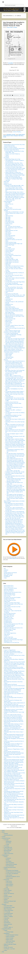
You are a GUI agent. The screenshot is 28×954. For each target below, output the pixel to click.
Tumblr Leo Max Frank (8, 637)
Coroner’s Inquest (8, 896)
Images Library (7, 601)
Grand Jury (6, 898)
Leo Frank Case (8, 280)
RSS (3, 951)
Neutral (7, 859)
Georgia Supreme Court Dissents (13, 871)
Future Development (8, 201)
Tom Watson (8, 861)
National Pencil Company (11, 864)
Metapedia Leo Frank (8, 617)
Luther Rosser (8, 300)
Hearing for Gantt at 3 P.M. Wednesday (11, 737)
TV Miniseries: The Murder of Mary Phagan (13, 178)
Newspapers (6, 933)
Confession (8, 858)
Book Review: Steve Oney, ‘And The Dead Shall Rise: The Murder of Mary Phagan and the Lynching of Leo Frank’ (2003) (14, 372)
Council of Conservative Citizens (10, 588)
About (3, 832)
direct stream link (13, 558)
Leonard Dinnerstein (9, 291)
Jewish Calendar (7, 605)
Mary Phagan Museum (8, 573)
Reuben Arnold (8, 321)
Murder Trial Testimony (9, 893)
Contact (3, 836)
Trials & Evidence (7, 417)
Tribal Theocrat (7, 634)
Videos (5, 577)
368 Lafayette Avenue (9, 221)
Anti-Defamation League (9, 907)
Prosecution (6, 879)
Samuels (7, 206)
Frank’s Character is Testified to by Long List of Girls (14, 772)
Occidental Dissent (7, 621)
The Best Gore (7, 631)
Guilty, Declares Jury (8, 696)
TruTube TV (6, 635)
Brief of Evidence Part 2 (8, 586)
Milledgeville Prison (9, 304)
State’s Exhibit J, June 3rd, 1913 (13, 470)
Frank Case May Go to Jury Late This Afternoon (13, 720)
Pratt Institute (8, 337)
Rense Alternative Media (9, 626)
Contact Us (6, 182)
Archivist (15, 27)
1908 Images (7, 218)
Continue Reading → (17, 131)
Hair (7, 452)
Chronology (6, 888)
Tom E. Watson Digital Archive (10, 633)
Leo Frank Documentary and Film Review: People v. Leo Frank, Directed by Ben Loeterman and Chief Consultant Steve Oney (15, 169)
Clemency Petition (9, 251)
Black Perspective (8, 908)
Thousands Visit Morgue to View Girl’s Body (12, 776)
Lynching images (9, 931)
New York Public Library (10, 313)
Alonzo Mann (8, 234)
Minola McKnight (7, 850)
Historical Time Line (9, 204)
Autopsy (6, 895)
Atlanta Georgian (8, 354)
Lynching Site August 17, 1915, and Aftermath (14, 301)
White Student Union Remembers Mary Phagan (13, 639)
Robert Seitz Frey (8, 914)
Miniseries (6, 945)
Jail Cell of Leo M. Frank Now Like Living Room (13, 716)
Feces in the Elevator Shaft (10, 427)
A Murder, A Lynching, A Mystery (10, 147)
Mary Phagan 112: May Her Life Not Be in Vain (13, 677)
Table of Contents (8, 207)
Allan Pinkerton (8, 233)
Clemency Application (9, 250)
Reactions (6, 359)
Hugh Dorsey (7, 264)
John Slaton (7, 271)
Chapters (7, 155)
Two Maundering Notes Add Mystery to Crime (13, 775)
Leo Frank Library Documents (10, 613)
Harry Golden (8, 202)
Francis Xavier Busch (8, 910)
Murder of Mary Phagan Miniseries (12, 308)
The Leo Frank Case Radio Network (11, 416)
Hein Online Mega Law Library (10, 600)
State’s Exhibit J (9, 885)
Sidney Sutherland (8, 924)
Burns (6, 246)
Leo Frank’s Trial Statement (12, 873)
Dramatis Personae (8, 184)
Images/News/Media (6, 928)
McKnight (7, 303)
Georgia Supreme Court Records (10, 572)
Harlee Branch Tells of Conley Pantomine (12, 774)
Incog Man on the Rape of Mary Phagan (12, 602)
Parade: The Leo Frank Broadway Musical (13, 177)
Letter (6, 292)
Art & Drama (6, 157)
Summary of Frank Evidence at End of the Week (13, 667)
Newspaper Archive (8, 619)
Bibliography (8, 841)
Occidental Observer (8, 622)
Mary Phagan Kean (8, 848)
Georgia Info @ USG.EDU (9, 598)
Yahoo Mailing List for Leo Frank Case (11, 642)
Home (3, 830)
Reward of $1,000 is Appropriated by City (12, 751)
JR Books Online (7, 608)
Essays (5, 571)
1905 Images (7, 217)
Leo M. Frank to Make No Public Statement (12, 714)
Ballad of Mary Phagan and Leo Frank (12, 159)
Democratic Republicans (9, 589)
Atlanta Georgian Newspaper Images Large (13, 243)
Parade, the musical (8, 947)
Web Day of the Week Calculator (10, 638)
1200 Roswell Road (9, 215)
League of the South (8, 609)
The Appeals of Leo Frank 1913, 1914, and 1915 (14, 471)
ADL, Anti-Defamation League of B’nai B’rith (14, 227)
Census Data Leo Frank (10, 248)
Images (5, 930)
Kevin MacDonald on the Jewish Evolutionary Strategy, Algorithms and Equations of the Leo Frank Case (14, 505)
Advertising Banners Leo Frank (11, 230)
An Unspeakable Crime (9, 238)
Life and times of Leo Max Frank (11, 293)
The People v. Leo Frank (9, 948)
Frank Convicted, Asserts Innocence (11, 692)
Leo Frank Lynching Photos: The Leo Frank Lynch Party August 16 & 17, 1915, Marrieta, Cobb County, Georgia (14, 288)
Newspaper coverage (11, 134)
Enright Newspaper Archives (9, 593)
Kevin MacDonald (10, 865)
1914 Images (7, 219)
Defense (6, 868)
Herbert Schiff (8, 263)
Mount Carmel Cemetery (10, 307)
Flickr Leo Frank (7, 596)
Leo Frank (6, 839)
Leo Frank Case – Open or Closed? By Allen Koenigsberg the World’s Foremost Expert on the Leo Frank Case (15, 509)
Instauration (6, 918)
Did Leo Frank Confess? (9, 590)
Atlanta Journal (22, 134)
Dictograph (15, 135)
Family (7, 844)
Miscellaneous (8, 305)
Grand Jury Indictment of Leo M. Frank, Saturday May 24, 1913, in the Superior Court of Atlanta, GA (15, 431)
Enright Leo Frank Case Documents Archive (12, 592)
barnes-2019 (6, 181)
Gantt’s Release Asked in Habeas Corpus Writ (13, 767)
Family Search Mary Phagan (9, 594)
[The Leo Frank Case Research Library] (14, 9)
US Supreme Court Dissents (12, 870)
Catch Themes (18, 827)
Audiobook (6, 570)
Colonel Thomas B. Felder (8, 135)
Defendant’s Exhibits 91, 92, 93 (13, 876)
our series (10, 62)
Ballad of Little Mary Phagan (10, 944)
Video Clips (7, 180)
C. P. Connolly (8, 247)
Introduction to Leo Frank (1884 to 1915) (12, 332)
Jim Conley (6, 845)
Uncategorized (7, 576)
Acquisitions (7, 225)
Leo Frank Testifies (8, 657)
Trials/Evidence (5, 855)
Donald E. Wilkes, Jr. (9, 374)
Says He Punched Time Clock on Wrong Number (13, 735)
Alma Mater (8, 842)
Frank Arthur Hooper (9, 258)
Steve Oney (7, 324)
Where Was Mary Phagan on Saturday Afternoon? (14, 762)
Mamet (6, 205)
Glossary (7, 156)
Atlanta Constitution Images (10, 242)
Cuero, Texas (8, 252)
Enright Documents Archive (10, 867)
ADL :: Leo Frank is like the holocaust (12, 226)
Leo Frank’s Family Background (11, 333)
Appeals (6, 899)
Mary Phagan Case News (9, 616)
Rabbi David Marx (8, 320)
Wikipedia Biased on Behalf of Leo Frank (13, 415)
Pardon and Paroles (9, 317)
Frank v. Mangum (8, 428)
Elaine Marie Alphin (8, 905)
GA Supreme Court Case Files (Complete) (12, 597)
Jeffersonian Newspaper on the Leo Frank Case (13, 604)
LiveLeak (6, 919)
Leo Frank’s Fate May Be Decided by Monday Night (14, 688)
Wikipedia (6, 925)
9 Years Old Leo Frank (9, 222)
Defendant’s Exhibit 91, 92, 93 (13, 481)
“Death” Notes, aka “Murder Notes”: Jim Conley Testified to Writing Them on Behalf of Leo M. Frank (14, 213)
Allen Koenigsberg (10, 862)
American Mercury (9, 237)
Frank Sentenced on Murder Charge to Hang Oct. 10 (14, 705)
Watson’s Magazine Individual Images (12, 330)
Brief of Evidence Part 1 (8, 585)
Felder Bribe (20, 135)
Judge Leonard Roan (8, 853)
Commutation (7, 891)
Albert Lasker (8, 231)
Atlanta (6, 240)
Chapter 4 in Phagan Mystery (9, 650)
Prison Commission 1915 (10, 318)
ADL (5, 568)
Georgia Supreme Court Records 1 (12, 260)
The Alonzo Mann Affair (10, 200)
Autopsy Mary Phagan (9, 244)
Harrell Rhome (7, 922)
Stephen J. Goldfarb (8, 916)
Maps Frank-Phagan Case (9, 614)
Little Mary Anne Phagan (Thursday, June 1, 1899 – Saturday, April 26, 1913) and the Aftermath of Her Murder (15, 296)
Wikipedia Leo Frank (8, 641)
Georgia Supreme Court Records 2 (12, 262)
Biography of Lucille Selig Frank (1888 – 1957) (14, 185)
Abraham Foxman (8, 223)
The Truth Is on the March (9, 654)
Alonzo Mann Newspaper (10, 235)
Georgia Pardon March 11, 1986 (11, 259)
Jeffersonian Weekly (9, 357)
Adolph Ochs (7, 229)
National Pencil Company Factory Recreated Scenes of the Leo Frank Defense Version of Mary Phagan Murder (14, 311)
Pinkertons (6, 902)
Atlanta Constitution (9, 353)
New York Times (8, 358)
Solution (6, 856)
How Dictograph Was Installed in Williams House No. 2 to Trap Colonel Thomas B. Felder (13, 24)
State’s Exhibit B (8, 322)
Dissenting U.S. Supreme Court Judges (14, 485)
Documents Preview (9, 254)
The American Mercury (8, 630)
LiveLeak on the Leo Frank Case (11, 402)
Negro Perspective (9, 405)
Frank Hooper (9, 882)
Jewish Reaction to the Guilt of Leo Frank (12, 606)
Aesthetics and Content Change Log (12, 153)
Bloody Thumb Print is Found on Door (11, 768)
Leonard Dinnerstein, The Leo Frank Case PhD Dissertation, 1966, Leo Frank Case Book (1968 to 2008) (14, 399)
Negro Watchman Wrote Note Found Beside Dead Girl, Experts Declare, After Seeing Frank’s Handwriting (14, 754)
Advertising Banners (8, 835)
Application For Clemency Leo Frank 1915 (13, 239)
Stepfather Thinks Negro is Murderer (11, 763)
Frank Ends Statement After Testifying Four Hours (14, 734)
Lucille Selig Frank (9, 299)
